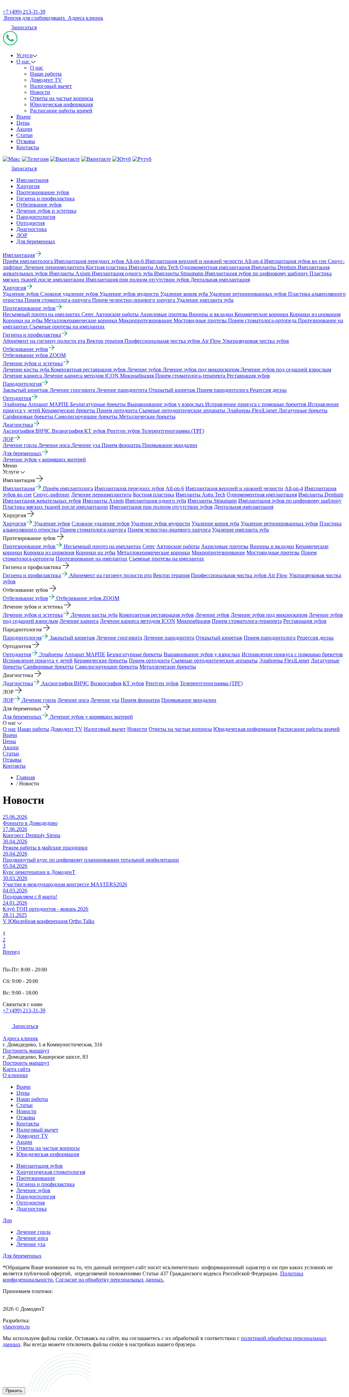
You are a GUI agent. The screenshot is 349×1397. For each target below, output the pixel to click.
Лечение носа (73, 700)
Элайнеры (51, 654)
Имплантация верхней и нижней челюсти (234, 488)
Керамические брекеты (100, 660)
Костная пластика (153, 494)
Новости (40, 92)
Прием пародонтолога (269, 638)
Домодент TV (46, 80)
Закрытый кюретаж (72, 638)
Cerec (148, 546)
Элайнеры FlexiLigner (284, 660)
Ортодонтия (30, 223)
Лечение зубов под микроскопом (269, 615)
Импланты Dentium (320, 494)
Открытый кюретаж (219, 638)
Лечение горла (39, 700)
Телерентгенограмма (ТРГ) (211, 683)
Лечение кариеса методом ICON (137, 621)
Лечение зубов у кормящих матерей (91, 717)
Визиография (105, 683)
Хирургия (28, 186)
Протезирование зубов (42, 192)
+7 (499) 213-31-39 (24, 12)
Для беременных (35, 241)
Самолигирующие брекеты (106, 667)
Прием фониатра (140, 700)
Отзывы (25, 141)
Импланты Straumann (212, 501)
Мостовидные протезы (273, 552)
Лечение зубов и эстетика (46, 211)
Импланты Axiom (103, 501)
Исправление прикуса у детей (38, 660)
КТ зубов (133, 683)
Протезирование (35, 1178)
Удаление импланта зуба (240, 530)
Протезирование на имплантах (91, 559)
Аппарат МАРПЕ (84, 654)
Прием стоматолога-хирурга (93, 530)
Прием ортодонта (149, 660)
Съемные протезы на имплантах (166, 559)
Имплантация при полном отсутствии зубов (161, 507)
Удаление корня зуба (215, 523)
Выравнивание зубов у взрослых (202, 654)
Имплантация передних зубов (129, 488)
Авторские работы (178, 546)
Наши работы (46, 74)
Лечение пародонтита (168, 638)
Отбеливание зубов (39, 205)
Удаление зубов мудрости (160, 523)
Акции (24, 129)
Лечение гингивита (119, 638)
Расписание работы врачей (61, 110)
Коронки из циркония (49, 552)
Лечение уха (104, 700)
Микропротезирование (218, 552)
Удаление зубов (52, 523)
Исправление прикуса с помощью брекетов (292, 654)
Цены (23, 123)
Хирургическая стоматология (50, 1172)
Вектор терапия (171, 575)
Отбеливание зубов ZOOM (87, 598)
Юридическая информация (61, 104)
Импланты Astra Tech (200, 494)
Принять (13, 1390)
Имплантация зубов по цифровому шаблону (290, 501)
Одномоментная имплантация (262, 494)
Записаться (24, 27)
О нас (23, 61)
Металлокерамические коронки (153, 552)
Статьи (24, 135)
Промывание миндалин (188, 700)
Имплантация (32, 180)
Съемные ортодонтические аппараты (214, 660)
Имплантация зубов (39, 1166)
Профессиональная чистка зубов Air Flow (239, 575)
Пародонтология (35, 217)
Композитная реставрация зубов (156, 615)
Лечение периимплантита (101, 494)
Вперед (11, 952)
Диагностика (31, 229)
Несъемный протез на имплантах (102, 546)
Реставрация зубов (305, 621)
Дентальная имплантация (243, 507)
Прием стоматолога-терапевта (247, 621)
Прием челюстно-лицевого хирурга (169, 530)
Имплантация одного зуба (155, 501)
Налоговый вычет (51, 86)
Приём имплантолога (68, 488)
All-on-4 (294, 488)
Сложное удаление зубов (101, 523)
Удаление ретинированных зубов (279, 523)
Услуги (24, 55)
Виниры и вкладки (272, 546)
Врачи (23, 117)
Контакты (27, 147)
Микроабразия (193, 621)
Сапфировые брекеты (48, 667)
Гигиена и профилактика (45, 198)
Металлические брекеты (167, 667)
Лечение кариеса (78, 621)
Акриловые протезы (224, 546)
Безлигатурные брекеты (134, 654)
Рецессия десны (315, 638)
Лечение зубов (212, 615)
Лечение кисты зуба (94, 615)
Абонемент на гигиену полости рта (110, 575)
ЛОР (21, 235)
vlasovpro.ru (16, 1327)
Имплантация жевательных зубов (42, 501)
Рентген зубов (162, 683)
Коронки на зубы (96, 552)
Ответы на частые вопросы (61, 98)
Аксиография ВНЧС (65, 683)
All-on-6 (175, 488)
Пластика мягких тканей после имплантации (55, 507)
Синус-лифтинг (51, 494)
